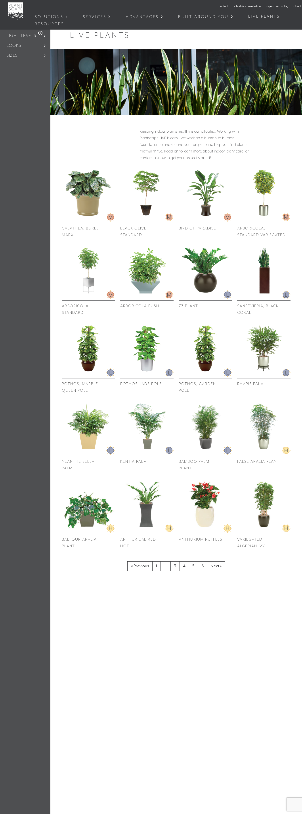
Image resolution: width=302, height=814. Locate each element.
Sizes (12, 55)
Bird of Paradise (197, 228)
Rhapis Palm (250, 384)
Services (95, 17)
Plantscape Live (15, 11)
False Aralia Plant (258, 461)
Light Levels (21, 35)
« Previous (140, 566)
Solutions (49, 17)
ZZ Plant (188, 306)
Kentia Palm (133, 461)
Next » (216, 566)
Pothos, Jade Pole (141, 384)
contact (223, 6)
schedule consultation (247, 6)
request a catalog (277, 6)
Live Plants (265, 16)
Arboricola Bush (139, 306)
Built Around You (203, 17)
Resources (50, 24)
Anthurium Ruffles (200, 539)
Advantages (142, 17)
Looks (14, 45)
